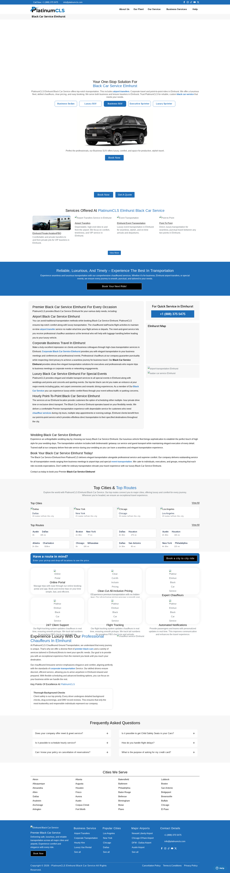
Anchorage (38, 805)
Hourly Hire (79, 843)
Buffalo (164, 801)
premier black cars (84, 649)
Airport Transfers (82, 223)
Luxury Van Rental (83, 847)
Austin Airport (138, 847)
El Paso (165, 809)
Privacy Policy (191, 865)
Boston (164, 784)
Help (195, 9)
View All (196, 503)
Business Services (177, 9)
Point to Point (165, 223)
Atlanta (78, 779)
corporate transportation (62, 668)
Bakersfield (123, 779)
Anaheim (37, 801)
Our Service (154, 9)
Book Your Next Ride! (114, 286)
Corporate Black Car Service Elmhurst (61, 351)
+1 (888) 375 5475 (172, 314)
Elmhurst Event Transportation (131, 223)
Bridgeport (166, 792)
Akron (35, 779)
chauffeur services (41, 413)
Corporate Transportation (86, 838)
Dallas (35, 513)
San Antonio (167, 788)
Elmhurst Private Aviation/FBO (46, 233)
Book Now (114, 157)
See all (77, 852)
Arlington (37, 809)
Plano (121, 809)
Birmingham (124, 801)
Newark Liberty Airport (142, 833)
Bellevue (122, 796)
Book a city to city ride (180, 558)
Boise (121, 805)
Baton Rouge (124, 792)
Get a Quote (125, 194)
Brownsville (166, 796)
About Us (124, 9)
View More (114, 253)
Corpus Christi (82, 805)
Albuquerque (39, 784)
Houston (80, 788)
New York (80, 513)
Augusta (79, 784)
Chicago (123, 513)
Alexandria (38, 788)
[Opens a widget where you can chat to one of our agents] (220, 868)
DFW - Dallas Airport (141, 843)
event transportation (121, 461)
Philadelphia (124, 788)
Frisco (78, 792)
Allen (35, 792)
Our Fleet (139, 9)
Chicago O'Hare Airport (143, 838)
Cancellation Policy (151, 865)
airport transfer (47, 329)
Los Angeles (168, 513)
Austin (78, 801)
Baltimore (122, 784)
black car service (185, 94)
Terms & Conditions (172, 865)
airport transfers (121, 91)
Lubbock (165, 779)
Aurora (78, 796)
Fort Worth (80, 809)
